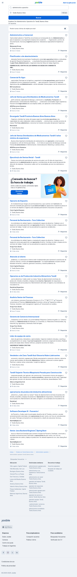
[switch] (65, 29)
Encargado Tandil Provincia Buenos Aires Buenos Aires (32, 116)
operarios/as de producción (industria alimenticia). (31, 392)
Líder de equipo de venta (20, 336)
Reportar (63, 51)
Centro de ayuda (7, 543)
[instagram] (8, 552)
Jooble (13, 573)
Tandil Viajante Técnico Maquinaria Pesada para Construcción (36, 373)
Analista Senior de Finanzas (21, 297)
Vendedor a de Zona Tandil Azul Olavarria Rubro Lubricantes (35, 355)
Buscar (38, 18)
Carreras (5, 540)
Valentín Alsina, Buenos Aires (18, 486)
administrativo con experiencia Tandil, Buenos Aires (37, 472)
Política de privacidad (8, 566)
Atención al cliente (18, 257)
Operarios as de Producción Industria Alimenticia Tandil (33, 276)
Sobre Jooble (6, 537)
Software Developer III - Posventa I (24, 411)
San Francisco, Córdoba (17, 476)
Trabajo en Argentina (9, 546)
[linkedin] (17, 552)
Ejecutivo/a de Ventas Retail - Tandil (25, 157)
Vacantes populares (54, 466)
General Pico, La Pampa (17, 474)
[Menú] (3, 3)
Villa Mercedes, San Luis (17, 469)
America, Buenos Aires (16, 484)
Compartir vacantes (32, 537)
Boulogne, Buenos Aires (17, 471)
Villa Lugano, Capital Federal (18, 466)
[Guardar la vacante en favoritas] (66, 35)
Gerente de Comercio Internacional (24, 317)
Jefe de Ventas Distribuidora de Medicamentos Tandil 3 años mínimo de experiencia (35, 137)
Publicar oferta (31, 540)
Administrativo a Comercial (21, 35)
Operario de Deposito (19, 201)
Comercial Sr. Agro (17, 78)
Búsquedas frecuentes (17, 459)
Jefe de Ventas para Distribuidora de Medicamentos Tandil (34, 97)
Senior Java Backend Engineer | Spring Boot (28, 431)
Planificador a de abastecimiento (24, 56)
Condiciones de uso (8, 562)
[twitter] (12, 552)
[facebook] (3, 552)
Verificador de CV (56, 540)
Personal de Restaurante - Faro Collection (27, 220)
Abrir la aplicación (69, 3)
